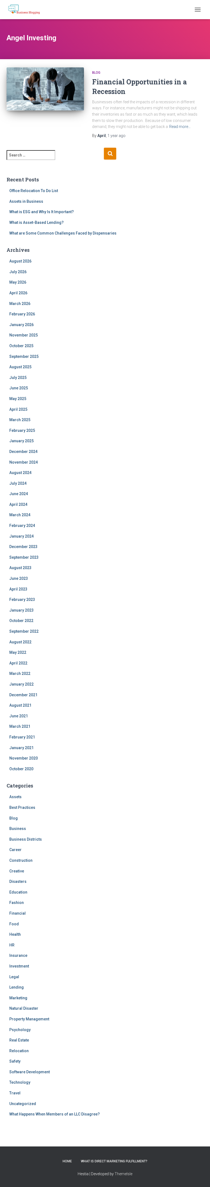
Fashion (16, 902)
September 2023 (24, 557)
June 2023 (18, 578)
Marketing (18, 998)
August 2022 (20, 642)
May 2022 (17, 652)
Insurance (18, 955)
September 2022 (24, 631)
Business (17, 828)
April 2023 (18, 589)
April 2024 (18, 504)
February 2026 (22, 314)
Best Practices (22, 807)
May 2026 (17, 282)
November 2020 (23, 758)
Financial (17, 913)
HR (11, 945)
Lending (16, 987)
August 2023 (20, 568)
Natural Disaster (23, 1008)
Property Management (29, 1019)
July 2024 (18, 483)
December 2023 (23, 546)
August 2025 (20, 367)
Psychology (20, 1030)
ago (116, 135)
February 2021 (22, 737)
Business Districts (25, 839)
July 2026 (18, 272)
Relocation (19, 1051)
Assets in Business (26, 201)
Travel (15, 1093)
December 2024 (23, 451)
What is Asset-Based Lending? (36, 222)
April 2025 (18, 409)
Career (15, 850)
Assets (15, 797)
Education (18, 892)
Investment (19, 966)
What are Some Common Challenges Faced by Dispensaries (62, 233)
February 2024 (22, 525)
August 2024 (20, 472)
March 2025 (19, 420)
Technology (19, 1082)
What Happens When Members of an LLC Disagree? (54, 1114)
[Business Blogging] (26, 9)
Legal (14, 977)
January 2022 (21, 684)
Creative (16, 871)
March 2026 (19, 303)
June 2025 (18, 388)
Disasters (18, 881)
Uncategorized (22, 1104)
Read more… (180, 126)
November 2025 (23, 335)
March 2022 (19, 673)
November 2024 (23, 462)
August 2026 (20, 261)
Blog (96, 73)
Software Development (29, 1072)
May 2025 (17, 398)
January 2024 (21, 536)
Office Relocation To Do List (33, 191)
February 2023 (22, 599)
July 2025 (18, 377)
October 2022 (21, 620)
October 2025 (21, 346)
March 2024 (19, 515)
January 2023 (21, 610)
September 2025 (24, 356)
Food (14, 924)
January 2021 (21, 748)
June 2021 (18, 716)
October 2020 (21, 769)
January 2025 (21, 441)
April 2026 (18, 293)
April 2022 (18, 663)
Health (15, 934)
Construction (21, 860)
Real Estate (19, 1040)
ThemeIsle (123, 1174)
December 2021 (23, 695)
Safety (15, 1061)
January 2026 (21, 325)
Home (67, 1161)
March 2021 (19, 726)
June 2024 (18, 494)
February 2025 (22, 430)
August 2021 (20, 705)
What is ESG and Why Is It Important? (41, 212)
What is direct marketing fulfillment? (114, 1161)
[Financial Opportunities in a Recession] (45, 93)
